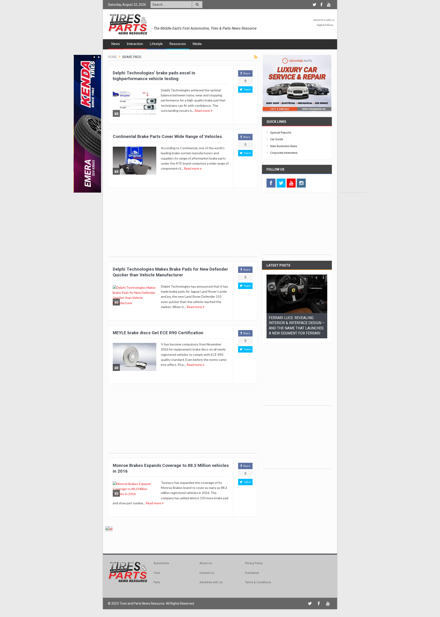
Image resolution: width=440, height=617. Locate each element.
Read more (203, 110)
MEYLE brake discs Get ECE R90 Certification (158, 332)
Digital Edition (325, 25)
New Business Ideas (283, 146)
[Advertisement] (352, 124)
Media (197, 44)
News (115, 44)
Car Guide (276, 139)
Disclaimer (252, 573)
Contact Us (206, 573)
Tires (157, 573)
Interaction (135, 44)
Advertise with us (324, 20)
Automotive (161, 563)
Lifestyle (156, 44)
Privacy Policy (254, 563)
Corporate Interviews (283, 152)
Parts (157, 582)
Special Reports (280, 132)
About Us (205, 563)
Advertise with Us (211, 582)
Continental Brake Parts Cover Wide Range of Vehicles (167, 136)
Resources (178, 44)
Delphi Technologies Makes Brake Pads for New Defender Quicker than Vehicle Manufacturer (170, 272)
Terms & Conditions (258, 582)
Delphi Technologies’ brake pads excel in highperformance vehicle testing (154, 75)
